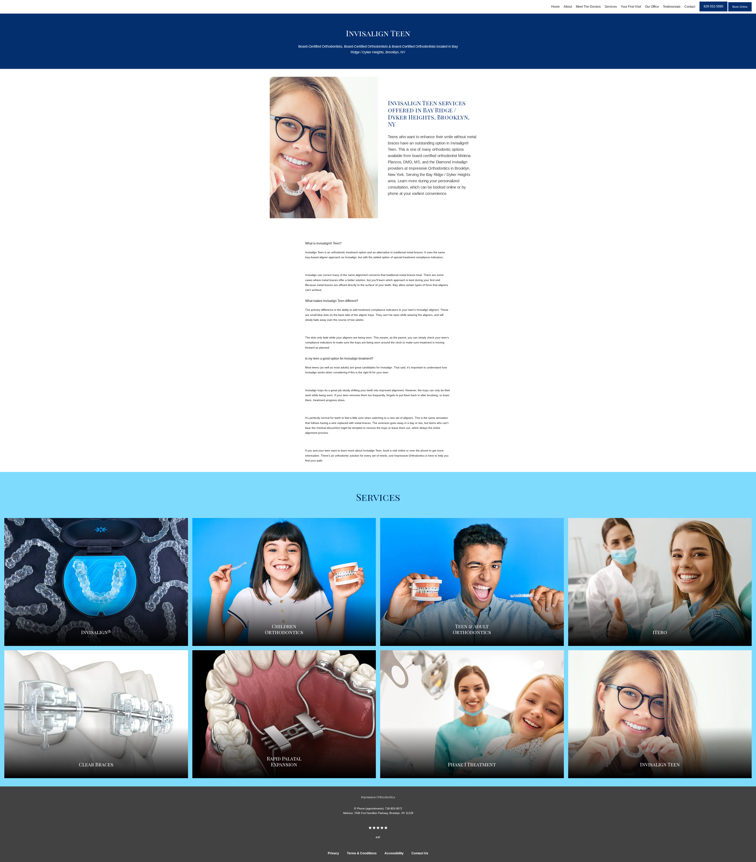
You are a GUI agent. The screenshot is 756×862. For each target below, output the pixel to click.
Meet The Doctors (588, 6)
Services (611, 6)
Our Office (652, 6)
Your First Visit (631, 6)
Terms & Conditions (362, 853)
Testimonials (671, 6)
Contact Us (419, 853)
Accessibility (394, 853)
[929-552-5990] (713, 11)
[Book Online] (740, 11)
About (568, 6)
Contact (689, 6)
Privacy (333, 853)
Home (555, 6)
